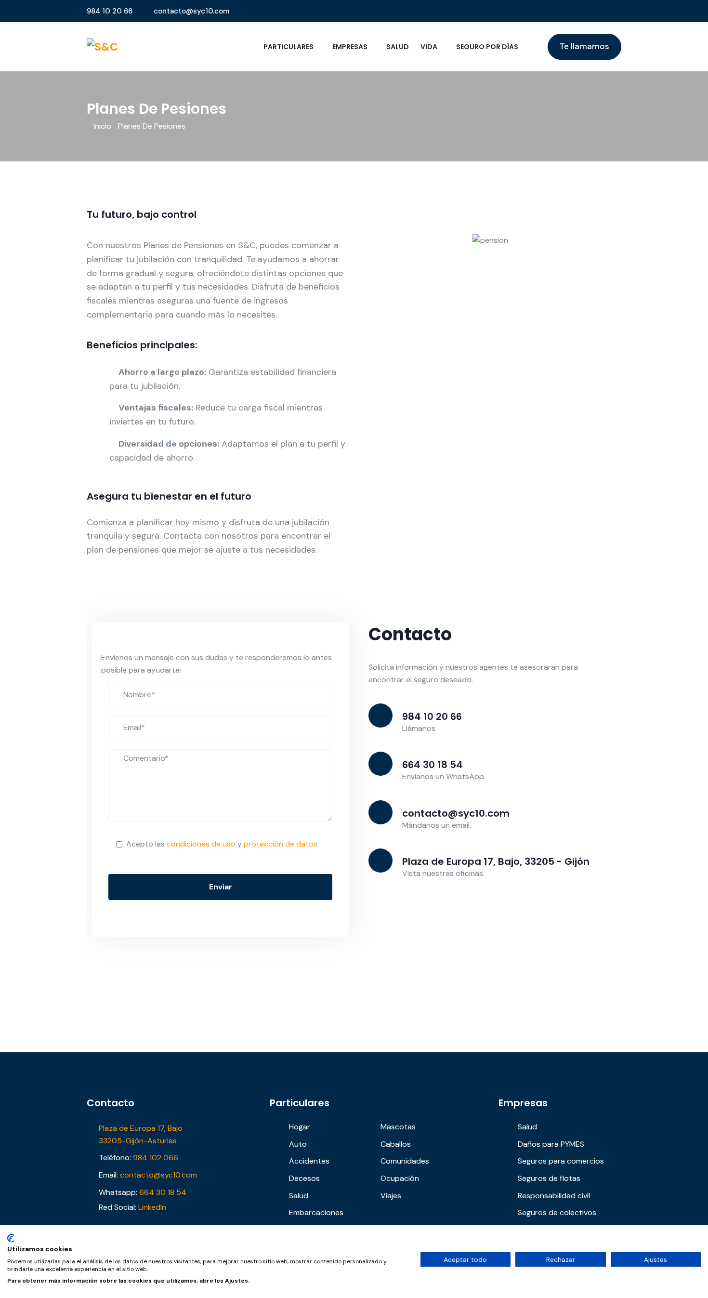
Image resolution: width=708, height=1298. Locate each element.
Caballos (395, 1144)
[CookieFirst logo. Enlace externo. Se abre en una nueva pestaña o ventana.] (10, 1238)
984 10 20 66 (109, 11)
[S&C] (148, 47)
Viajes (390, 1196)
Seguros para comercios (561, 1161)
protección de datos (280, 844)
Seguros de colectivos (557, 1212)
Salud (397, 47)
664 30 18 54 (432, 764)
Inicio (102, 126)
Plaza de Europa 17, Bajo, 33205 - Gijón (496, 861)
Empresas (349, 47)
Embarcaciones (316, 1212)
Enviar (220, 887)
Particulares (288, 47)
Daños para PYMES (551, 1144)
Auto (298, 1144)
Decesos (304, 1178)
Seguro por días (487, 47)
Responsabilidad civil (554, 1196)
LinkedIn (152, 1207)
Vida (428, 47)
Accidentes (309, 1161)
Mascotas (398, 1127)
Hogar (299, 1127)
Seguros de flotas (549, 1178)
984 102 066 (155, 1157)
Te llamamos (584, 46)
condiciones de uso (201, 844)
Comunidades (404, 1161)
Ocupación (399, 1178)
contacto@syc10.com (191, 11)
